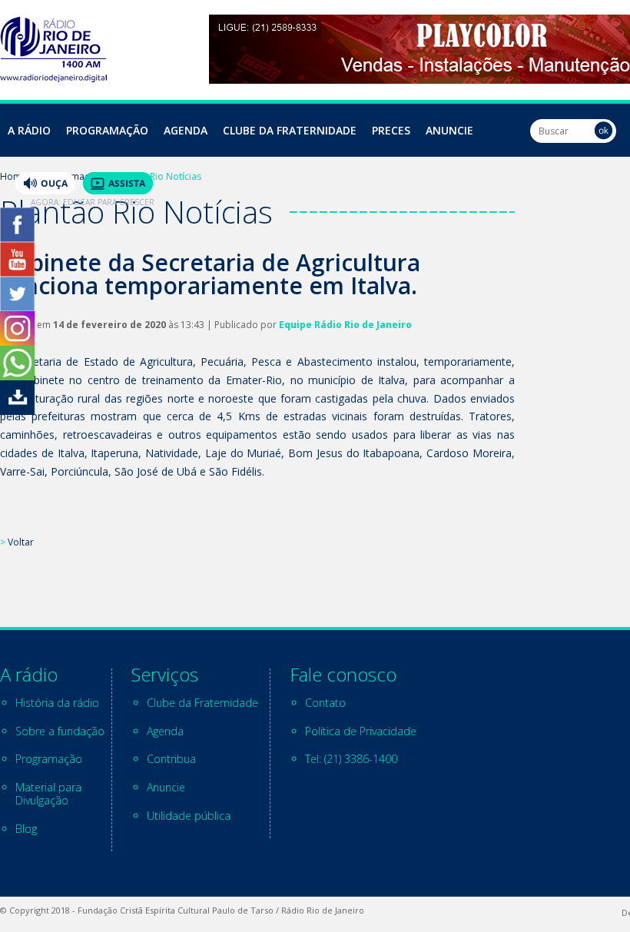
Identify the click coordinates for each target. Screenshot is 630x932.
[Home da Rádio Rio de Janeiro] (53, 78)
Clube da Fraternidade (289, 130)
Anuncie (449, 130)
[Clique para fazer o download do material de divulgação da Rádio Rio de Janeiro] (17, 410)
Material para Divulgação (48, 794)
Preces (391, 130)
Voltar (21, 542)
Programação (107, 130)
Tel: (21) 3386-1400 (351, 758)
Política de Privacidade (360, 731)
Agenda (185, 130)
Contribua (171, 758)
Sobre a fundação (59, 731)
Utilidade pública (188, 815)
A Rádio (29, 130)
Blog (26, 828)
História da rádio (57, 702)
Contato (325, 702)
